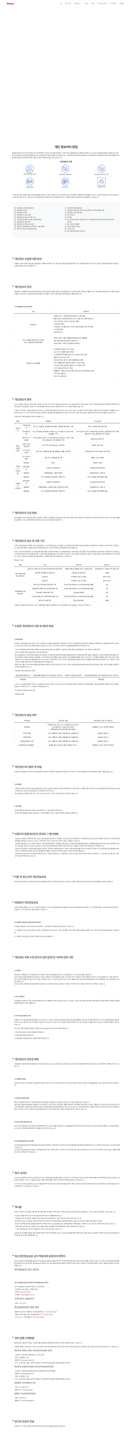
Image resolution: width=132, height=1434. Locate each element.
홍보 (86, 3)
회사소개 (68, 3)
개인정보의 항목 (22, 212)
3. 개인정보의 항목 (50, 926)
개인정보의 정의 (22, 210)
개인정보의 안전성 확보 (74, 212)
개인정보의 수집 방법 (24, 215)
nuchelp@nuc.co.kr (27, 1294)
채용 (92, 3)
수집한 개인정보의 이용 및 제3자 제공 (29, 219)
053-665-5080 (38, 1317)
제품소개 (77, 3)
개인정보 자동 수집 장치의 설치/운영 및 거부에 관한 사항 (85, 210)
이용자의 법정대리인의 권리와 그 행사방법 (30, 226)
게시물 (69, 217)
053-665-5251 (51, 1312)
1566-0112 (23, 1398)
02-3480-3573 (24, 1387)
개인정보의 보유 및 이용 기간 (26, 217)
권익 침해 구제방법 (73, 224)
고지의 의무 (71, 229)
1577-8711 (23, 1303)
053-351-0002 (25, 1292)
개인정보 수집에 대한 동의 (25, 208)
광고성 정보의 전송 (73, 226)
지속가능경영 (102, 3)
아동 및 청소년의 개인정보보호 (27, 229)
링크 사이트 (71, 215)
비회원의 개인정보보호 (74, 208)
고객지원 (113, 3)
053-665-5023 (47, 1314)
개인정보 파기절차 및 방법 (25, 224)
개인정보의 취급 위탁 (24, 222)
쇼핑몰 (121, 3)
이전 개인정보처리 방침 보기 (76, 231)
